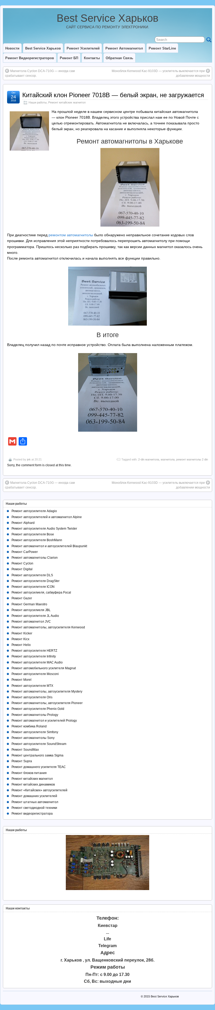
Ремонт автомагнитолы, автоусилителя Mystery (47, 691)
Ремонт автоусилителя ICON (33, 587)
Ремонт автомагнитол (124, 48)
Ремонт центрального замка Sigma (37, 755)
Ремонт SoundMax (25, 749)
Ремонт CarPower (25, 552)
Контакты (92, 58)
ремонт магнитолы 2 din (192, 459)
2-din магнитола (148, 459)
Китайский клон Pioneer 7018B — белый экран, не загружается (113, 94)
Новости (12, 48)
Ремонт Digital (22, 569)
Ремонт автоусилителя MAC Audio (37, 662)
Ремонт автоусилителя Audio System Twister (44, 528)
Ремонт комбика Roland (29, 726)
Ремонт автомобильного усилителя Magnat (44, 668)
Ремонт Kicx (20, 639)
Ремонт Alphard (23, 523)
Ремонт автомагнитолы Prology (35, 715)
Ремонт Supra (22, 761)
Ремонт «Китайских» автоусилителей (39, 790)
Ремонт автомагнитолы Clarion (35, 557)
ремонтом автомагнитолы (71, 235)
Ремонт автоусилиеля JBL (31, 610)
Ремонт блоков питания (29, 773)
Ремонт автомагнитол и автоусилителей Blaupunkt (49, 546)
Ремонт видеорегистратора (32, 813)
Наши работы (38, 102)
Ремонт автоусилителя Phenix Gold (38, 709)
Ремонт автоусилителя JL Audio (35, 616)
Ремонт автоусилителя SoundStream (39, 744)
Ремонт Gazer (22, 598)
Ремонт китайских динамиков (33, 784)
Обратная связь (119, 58)
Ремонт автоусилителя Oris (32, 697)
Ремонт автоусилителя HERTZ (34, 650)
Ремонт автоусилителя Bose (33, 534)
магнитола (168, 459)
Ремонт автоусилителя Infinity (34, 656)
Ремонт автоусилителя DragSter (36, 581)
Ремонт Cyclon (22, 563)
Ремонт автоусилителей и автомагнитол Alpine (47, 517)
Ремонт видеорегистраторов (29, 58)
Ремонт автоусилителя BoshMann (37, 540)
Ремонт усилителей (83, 48)
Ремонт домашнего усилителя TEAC (39, 767)
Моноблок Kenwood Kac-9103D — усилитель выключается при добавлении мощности (161, 73)
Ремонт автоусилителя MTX (32, 686)
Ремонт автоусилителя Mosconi (35, 674)
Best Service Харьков (107, 18)
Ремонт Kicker (22, 633)
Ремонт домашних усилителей (34, 796)
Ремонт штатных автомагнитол (35, 802)
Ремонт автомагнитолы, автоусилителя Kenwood (48, 627)
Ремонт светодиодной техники (34, 808)
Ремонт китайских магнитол (66, 102)
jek (29, 459)
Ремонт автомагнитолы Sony (33, 738)
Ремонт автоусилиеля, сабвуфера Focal (41, 592)
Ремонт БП (69, 58)
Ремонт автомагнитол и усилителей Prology (44, 720)
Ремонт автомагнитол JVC (31, 621)
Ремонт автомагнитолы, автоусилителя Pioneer (47, 703)
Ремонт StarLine (162, 48)
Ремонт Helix (21, 645)
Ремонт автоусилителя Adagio (34, 511)
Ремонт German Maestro (29, 604)
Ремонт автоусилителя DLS (32, 575)
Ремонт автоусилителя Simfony (35, 732)
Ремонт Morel (21, 680)
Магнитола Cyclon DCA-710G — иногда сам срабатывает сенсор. (40, 73)
